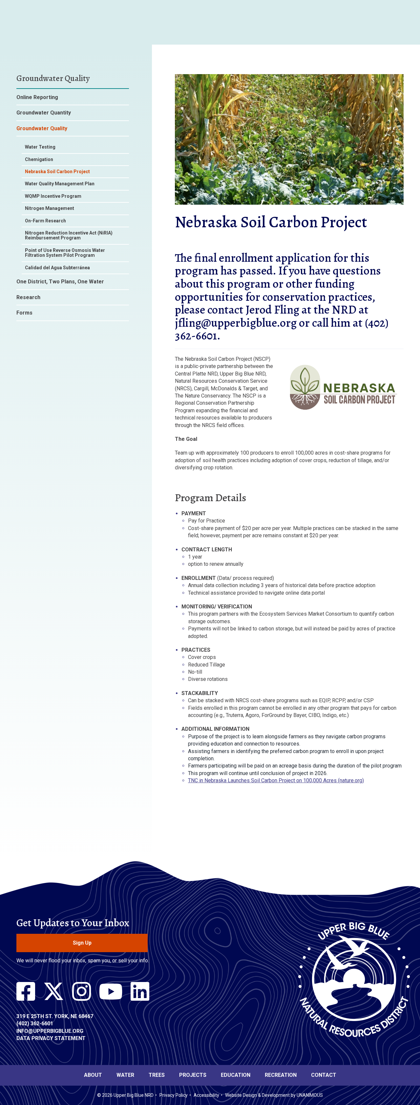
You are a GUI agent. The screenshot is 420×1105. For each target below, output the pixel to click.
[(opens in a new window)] (25, 992)
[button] (289, 209)
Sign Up (82, 943)
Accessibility (206, 1095)
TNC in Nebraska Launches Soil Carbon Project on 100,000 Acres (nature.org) (276, 780)
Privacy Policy (173, 1095)
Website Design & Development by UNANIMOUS (274, 1095)
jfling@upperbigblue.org (236, 323)
